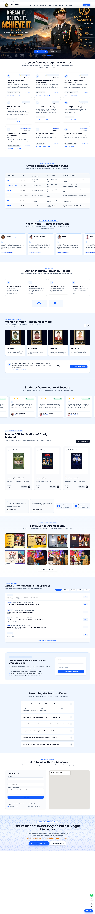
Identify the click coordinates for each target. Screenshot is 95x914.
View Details (24, 486)
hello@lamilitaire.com (19, 1)
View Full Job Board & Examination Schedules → (47, 640)
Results (55, 5)
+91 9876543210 (7, 1)
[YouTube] (91, 906)
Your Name (10, 776)
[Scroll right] (88, 325)
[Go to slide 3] (48, 55)
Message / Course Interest (13, 787)
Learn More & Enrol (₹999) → (71, 119)
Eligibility (61, 5)
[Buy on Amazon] (29, 487)
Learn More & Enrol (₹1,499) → (43, 119)
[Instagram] (91, 902)
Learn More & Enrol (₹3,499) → (14, 95)
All (58, 589)
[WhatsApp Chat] (91, 895)
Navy (80, 589)
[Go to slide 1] (43, 55)
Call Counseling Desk (58, 843)
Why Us (49, 5)
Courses (35, 5)
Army (87, 589)
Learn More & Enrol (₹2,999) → (43, 146)
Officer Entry (65, 589)
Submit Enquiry (26, 797)
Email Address (61, 665)
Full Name (60, 659)
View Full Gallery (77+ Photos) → (48, 569)
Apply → (85, 596)
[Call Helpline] (91, 899)
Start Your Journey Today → (79, 366)
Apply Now (86, 5)
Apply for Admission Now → (38, 843)
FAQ (66, 5)
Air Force (73, 589)
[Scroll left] (85, 325)
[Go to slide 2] (46, 55)
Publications (43, 5)
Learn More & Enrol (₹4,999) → (43, 95)
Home (30, 5)
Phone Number (11, 782)
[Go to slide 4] (51, 55)
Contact (71, 5)
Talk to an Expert (55, 51)
